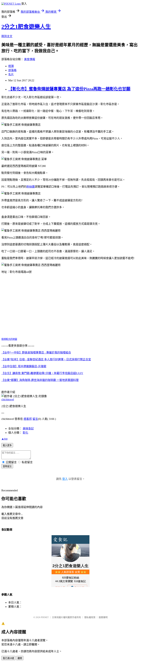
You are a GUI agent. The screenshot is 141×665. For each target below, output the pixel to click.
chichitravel (7, 399)
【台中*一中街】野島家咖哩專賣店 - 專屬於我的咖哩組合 (36, 352)
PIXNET (45, 617)
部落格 (12, 70)
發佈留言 (7, 466)
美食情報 (29, 59)
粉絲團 (30, 186)
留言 (35, 418)
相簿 (11, 66)
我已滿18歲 (8, 658)
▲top (4, 438)
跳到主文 (6, 36)
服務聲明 (103, 617)
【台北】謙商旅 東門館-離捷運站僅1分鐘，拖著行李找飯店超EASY (42, 373)
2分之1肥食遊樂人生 (26, 27)
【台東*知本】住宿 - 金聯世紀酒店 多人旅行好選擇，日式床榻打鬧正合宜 (46, 359)
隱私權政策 (89, 617)
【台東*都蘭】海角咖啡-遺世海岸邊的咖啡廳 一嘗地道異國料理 (40, 380)
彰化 (25, 432)
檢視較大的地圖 (9, 339)
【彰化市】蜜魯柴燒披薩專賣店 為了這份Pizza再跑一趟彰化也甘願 (69, 89)
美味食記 (28, 428)
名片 (11, 74)
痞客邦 (28, 418)
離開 (20, 658)
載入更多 (7, 445)
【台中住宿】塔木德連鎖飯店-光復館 (23, 366)
